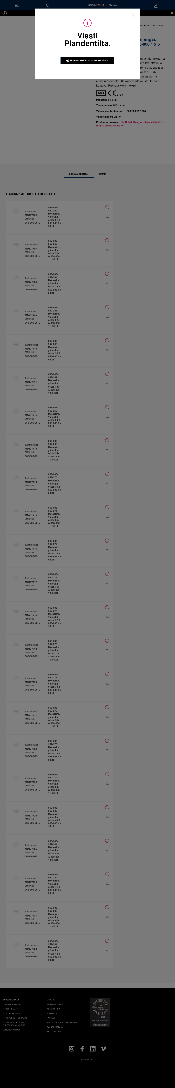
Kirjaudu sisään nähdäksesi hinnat (89, 60)
